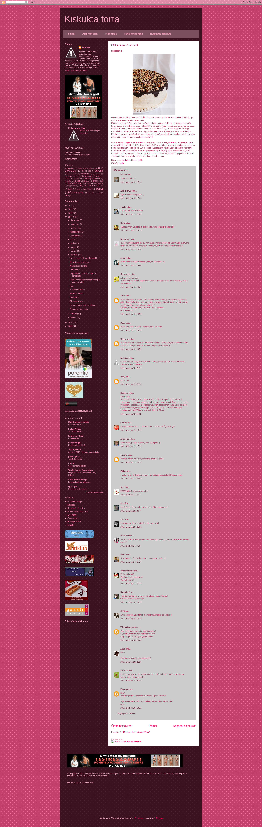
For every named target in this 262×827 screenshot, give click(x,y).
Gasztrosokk (73, 518)
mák (89, 183)
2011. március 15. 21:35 (130, 527)
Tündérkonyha (127, 627)
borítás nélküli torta (85, 168)
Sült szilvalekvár (75, 431)
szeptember (76, 232)
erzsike (123, 455)
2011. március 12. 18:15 (130, 230)
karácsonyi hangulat (91, 179)
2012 (70, 213)
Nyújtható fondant (160, 34)
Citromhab (125, 274)
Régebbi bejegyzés (184, 725)
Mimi (122, 554)
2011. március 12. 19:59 (130, 349)
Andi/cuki (124, 439)
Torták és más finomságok (80, 470)
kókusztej (86, 181)
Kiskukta (124, 358)
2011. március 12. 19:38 (130, 330)
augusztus (75, 236)
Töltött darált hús (75, 459)
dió (89, 171)
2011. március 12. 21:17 (130, 368)
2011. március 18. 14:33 (130, 602)
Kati (122, 519)
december (75, 220)
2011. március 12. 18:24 (130, 249)
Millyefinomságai (74, 501)
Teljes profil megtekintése (76, 71)
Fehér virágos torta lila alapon (83, 305)
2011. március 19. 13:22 (130, 708)
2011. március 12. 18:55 (130, 314)
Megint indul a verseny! (80, 262)
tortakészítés (79, 193)
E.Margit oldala (74, 522)
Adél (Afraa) (125, 191)
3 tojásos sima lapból (133, 142)
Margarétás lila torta (78, 266)
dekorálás (70, 170)
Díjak (72, 286)
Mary (122, 323)
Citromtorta (75, 270)
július (73, 239)
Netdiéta (71, 505)
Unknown (124, 339)
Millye (123, 471)
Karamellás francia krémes (79, 482)
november (75, 224)
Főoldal (70, 34)
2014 (70, 205)
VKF (67, 196)
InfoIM (71, 463)
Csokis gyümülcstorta (77, 466)
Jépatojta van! (74, 450)
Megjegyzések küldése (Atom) (136, 732)
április (73, 251)
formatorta (85, 174)
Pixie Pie (124, 535)
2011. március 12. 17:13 (130, 182)
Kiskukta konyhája (76, 128)
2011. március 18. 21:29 (130, 662)
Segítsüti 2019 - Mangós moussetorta (83, 452)
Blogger (159, 818)
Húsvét (98, 176)
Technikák (111, 34)
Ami (122, 487)
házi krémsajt (86, 176)
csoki (97, 168)
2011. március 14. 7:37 (130, 495)
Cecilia (123, 423)
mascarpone (98, 183)
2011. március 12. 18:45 (130, 287)
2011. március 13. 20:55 (130, 478)
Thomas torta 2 (76, 293)
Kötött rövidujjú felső (76, 445)
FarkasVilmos (74, 429)
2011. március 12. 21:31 (130, 384)
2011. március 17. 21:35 (130, 583)
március (74, 255)
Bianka (123, 175)
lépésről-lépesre (75, 183)
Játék (67, 179)
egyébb (99, 170)
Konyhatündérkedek (76, 508)
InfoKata (124, 670)
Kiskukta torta (91, 19)
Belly (122, 223)
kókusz (77, 181)
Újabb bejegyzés (121, 725)
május (74, 247)
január (74, 317)
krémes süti (98, 181)
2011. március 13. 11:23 (130, 414)
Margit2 (70, 525)
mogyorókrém (72, 186)
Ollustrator (139, 818)
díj (83, 171)
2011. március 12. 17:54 (130, 214)
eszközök (73, 174)
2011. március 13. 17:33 (130, 446)
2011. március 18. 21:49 (130, 681)
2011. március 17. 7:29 (130, 546)
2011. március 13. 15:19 (130, 430)
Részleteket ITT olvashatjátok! (83, 258)
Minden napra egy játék (77, 511)
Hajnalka (124, 592)
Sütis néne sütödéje (77, 479)
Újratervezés (73, 438)
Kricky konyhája (75, 436)
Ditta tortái (125, 239)
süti (78, 189)
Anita (122, 296)
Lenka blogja (74, 443)
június (73, 243)
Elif (122, 611)
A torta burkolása (77, 290)
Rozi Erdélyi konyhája (78, 422)
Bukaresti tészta (74, 424)
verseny (97, 193)
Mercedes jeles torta (79, 309)
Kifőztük (68, 181)
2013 (70, 209)
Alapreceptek (90, 34)
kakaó (76, 179)
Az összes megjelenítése (94, 492)
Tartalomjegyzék (133, 34)
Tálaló (123, 207)
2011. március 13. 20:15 (130, 462)
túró (89, 193)
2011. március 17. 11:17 (130, 562)
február (74, 314)
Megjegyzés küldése (126, 713)
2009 (70, 326)
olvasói (100, 186)
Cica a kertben (76, 301)
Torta (121, 163)
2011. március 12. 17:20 (130, 198)
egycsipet (72, 486)
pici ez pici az (74, 456)
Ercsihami (71, 515)
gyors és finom (71, 176)
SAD (70, 189)
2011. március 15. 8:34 (130, 511)
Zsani (123, 649)
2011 (70, 217)
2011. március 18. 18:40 (130, 640)
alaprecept (69, 168)
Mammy (124, 689)
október (74, 228)
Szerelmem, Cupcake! (77, 489)
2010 (70, 322)
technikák (87, 189)
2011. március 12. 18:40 (130, 265)
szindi (123, 258)
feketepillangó (127, 571)
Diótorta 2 (74, 297)
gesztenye (96, 174)
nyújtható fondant (87, 186)
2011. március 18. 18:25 (130, 618)
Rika (122, 503)
